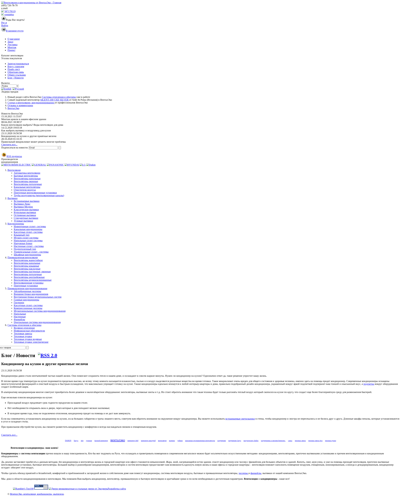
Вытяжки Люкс (22, 204)
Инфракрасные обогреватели (29, 330)
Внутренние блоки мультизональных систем (37, 297)
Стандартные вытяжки (26, 218)
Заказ (10, 41)
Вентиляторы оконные (26, 181)
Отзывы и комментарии (20, 105)
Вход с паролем (16, 66)
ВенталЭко (13, 108)
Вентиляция (14, 170)
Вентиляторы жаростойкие (28, 260)
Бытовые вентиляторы (26, 175)
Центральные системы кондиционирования (37, 322)
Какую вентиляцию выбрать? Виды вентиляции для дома (32, 125)
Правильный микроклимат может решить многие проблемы (33, 141)
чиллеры (243, 473)
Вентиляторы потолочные (28, 184)
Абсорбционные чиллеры (27, 291)
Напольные (20, 313)
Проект (11, 50)
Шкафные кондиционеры (27, 254)
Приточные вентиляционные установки (35, 192)
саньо (290, 440)
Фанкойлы (19, 319)
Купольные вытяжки (25, 212)
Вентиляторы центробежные (29, 277)
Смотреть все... (9, 144)
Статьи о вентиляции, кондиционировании (31, 102)
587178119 (10, 11)
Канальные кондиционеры (28, 229)
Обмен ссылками (17, 75)
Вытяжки (13, 198)
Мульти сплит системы (26, 237)
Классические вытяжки (26, 209)
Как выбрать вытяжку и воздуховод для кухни (26, 130)
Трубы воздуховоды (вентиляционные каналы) (39, 195)
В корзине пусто (14, 30)
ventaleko (9, 14)
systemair (89, 440)
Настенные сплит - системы (29, 246)
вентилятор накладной (148, 440)
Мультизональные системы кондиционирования (39, 311)
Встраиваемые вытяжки (26, 201)
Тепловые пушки (23, 336)
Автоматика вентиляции (27, 173)
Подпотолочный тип (25, 249)
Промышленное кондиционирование (27, 288)
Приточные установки (26, 285)
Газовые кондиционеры (26, 299)
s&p (82, 440)
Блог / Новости (16, 77)
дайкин (180, 440)
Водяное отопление (24, 328)
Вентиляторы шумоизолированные (33, 280)
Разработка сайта (117, 488)
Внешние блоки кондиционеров (31, 294)
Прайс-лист (14, 69)
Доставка (12, 44)
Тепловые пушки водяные (28, 339)
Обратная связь (16, 72)
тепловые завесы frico (315, 440)
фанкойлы (255, 473)
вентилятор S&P (133, 440)
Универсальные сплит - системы (31, 251)
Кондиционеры (16, 223)
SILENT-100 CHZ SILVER (54, 99)
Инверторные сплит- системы (30, 226)
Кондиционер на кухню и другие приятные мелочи (28, 136)
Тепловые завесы (23, 333)
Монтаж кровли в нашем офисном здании (23, 119)
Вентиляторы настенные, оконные (32, 271)
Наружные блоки (23, 243)
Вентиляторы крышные (26, 266)
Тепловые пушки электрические (31, 342)
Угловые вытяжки (23, 220)
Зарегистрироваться (18, 63)
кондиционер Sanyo (234, 440)
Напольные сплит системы (28, 240)
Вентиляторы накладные (27, 268)
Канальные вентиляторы (27, 187)
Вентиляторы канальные (27, 263)
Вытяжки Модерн (23, 206)
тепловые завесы (300, 440)
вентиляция (162, 440)
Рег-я (4, 22)
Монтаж (12, 47)
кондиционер (221, 440)
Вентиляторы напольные (27, 178)
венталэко (117, 440)
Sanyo (76, 440)
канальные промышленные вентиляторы (200, 440)
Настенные (20, 316)
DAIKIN (68, 440)
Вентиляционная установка (28, 282)
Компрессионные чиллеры (28, 308)
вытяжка (172, 440)
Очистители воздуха (25, 189)
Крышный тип (21, 235)
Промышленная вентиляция (23, 257)
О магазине (14, 39)
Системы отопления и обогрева (59, 97)
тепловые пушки (330, 440)
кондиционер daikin (251, 440)
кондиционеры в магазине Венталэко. (273, 440)
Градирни (19, 302)
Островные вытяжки (25, 215)
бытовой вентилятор (101, 440)
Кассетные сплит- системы (28, 232)
